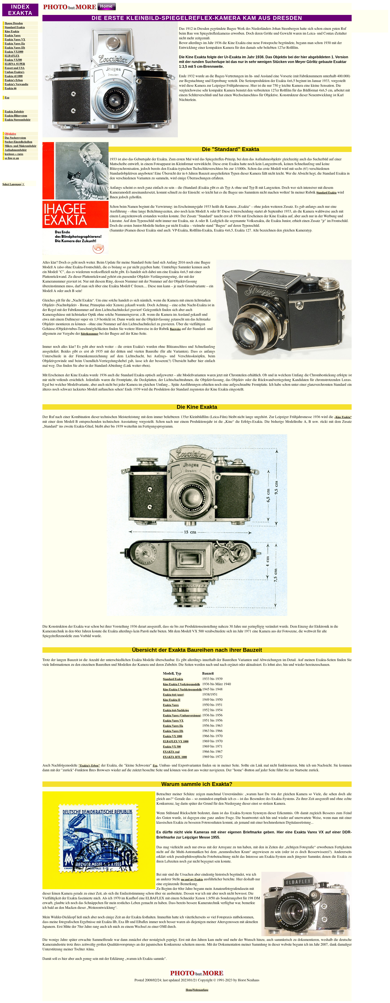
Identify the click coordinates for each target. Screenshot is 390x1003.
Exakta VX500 (13, 60)
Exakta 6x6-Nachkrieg (176, 710)
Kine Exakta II (171, 700)
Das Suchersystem (15, 138)
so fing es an (12, 158)
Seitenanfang (200, 990)
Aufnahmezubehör (16, 150)
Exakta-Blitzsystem (16, 115)
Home (189, 990)
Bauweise (175, 329)
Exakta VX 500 (172, 746)
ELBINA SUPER (15, 64)
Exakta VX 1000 (172, 736)
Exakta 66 (10, 88)
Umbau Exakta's (14, 72)
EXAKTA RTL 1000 (175, 757)
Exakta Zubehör (14, 111)
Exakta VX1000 (14, 52)
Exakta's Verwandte (16, 84)
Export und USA (15, 68)
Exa (7, 97)
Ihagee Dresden (14, 23)
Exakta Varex (13, 35)
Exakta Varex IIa (15, 43)
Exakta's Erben (14, 80)
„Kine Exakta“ (343, 417)
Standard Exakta (15, 27)
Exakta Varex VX (15, 39)
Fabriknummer (89, 334)
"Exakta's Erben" (89, 765)
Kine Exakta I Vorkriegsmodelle (181, 684)
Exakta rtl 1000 (14, 76)
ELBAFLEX (12, 56)
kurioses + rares (14, 154)
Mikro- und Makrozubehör (20, 146)
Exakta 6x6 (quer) (173, 695)
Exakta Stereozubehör (17, 120)
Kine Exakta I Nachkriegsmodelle (182, 689)
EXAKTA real (171, 752)
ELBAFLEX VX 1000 (175, 741)
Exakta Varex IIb (15, 47)
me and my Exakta (192, 879)
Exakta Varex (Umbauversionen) (182, 715)
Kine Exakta (12, 31)
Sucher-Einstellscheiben (18, 142)
